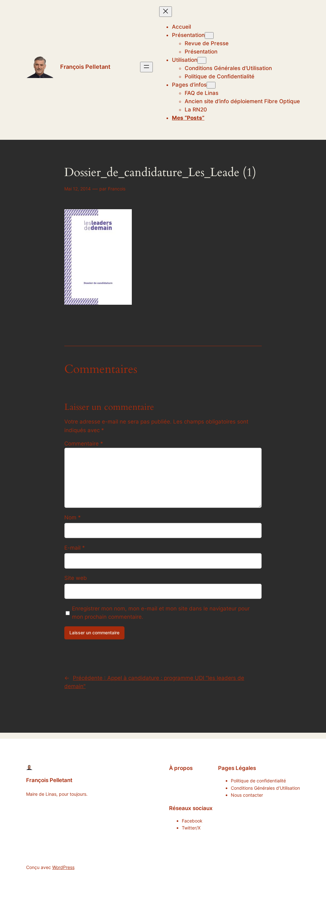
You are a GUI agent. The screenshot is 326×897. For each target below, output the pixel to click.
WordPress (63, 867)
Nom (72, 517)
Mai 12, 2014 (77, 188)
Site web (75, 578)
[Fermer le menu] (165, 11)
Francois (116, 188)
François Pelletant (85, 66)
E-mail (74, 548)
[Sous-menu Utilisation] (201, 60)
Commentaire (83, 443)
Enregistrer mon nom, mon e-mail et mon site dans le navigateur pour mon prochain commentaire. (161, 612)
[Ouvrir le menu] (146, 67)
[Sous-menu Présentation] (209, 35)
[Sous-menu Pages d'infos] (211, 85)
